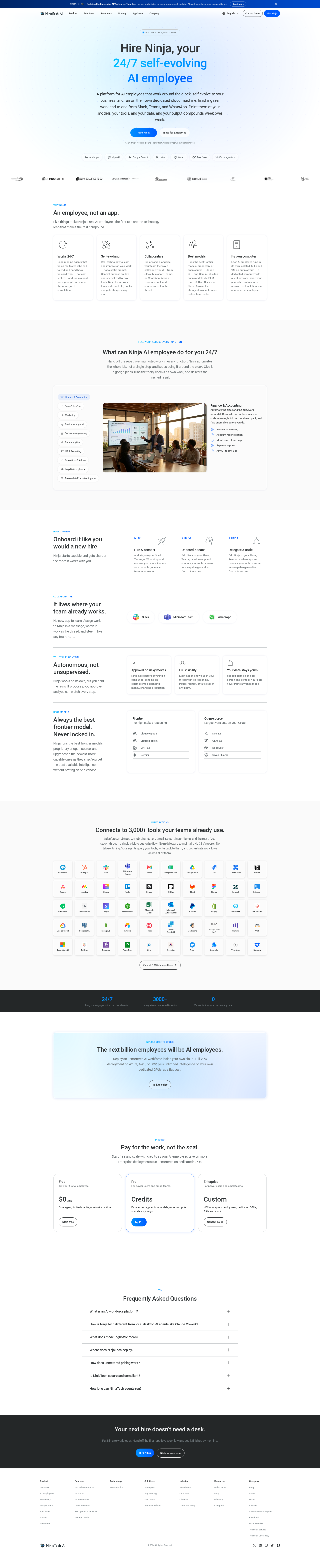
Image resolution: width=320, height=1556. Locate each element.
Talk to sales (160, 1084)
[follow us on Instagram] (266, 1545)
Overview (45, 1487)
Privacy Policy (256, 1523)
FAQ (216, 1493)
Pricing (43, 1517)
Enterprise (149, 1487)
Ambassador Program (260, 1511)
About (252, 1493)
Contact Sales (252, 13)
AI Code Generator (84, 1487)
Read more (238, 4)
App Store (45, 1511)
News (252, 1499)
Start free (68, 1221)
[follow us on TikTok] (272, 1545)
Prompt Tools (82, 1517)
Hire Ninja (272, 13)
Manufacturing (187, 1505)
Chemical (184, 1499)
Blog (251, 1487)
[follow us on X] (254, 1545)
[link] (51, 13)
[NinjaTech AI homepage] (52, 1545)
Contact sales (215, 1221)
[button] (73, 13)
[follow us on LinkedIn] (260, 1545)
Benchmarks (116, 1487)
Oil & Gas (184, 1493)
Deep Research (82, 1505)
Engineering (150, 1493)
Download (45, 1523)
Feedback (254, 1517)
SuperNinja (45, 1499)
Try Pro (139, 1222)
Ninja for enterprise (170, 1453)
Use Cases (149, 1499)
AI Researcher (82, 1499)
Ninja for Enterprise (174, 132)
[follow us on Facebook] (278, 1545)
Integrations (46, 1505)
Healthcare (185, 1487)
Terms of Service (257, 1529)
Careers (253, 1505)
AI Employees (47, 1493)
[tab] (74, 397)
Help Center (220, 1487)
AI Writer (79, 1493)
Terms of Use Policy (259, 1535)
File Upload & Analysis (86, 1511)
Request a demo (152, 1505)
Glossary (219, 1499)
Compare (219, 1505)
